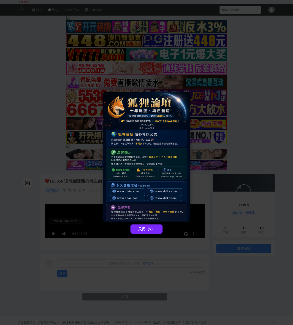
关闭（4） (146, 229)
